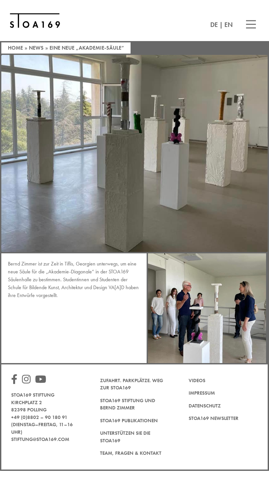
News (36, 47)
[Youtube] (42, 379)
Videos (197, 380)
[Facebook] (16, 379)
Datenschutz (205, 406)
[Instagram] (28, 379)
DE (214, 24)
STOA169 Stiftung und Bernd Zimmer (127, 404)
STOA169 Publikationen (129, 420)
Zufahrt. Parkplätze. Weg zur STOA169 (131, 384)
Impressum (202, 393)
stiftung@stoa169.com (40, 439)
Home (15, 47)
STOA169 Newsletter (213, 418)
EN (228, 24)
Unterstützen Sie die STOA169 (125, 437)
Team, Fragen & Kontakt (130, 453)
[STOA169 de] (35, 20)
